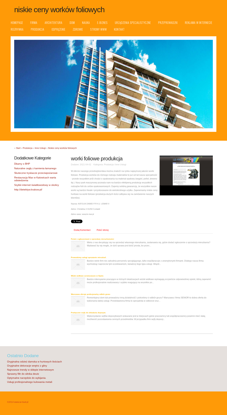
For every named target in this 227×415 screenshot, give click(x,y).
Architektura (53, 23)
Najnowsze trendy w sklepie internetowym (30, 369)
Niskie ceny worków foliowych (62, 148)
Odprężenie (58, 29)
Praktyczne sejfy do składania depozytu (88, 313)
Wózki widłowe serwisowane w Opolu (87, 276)
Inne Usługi (40, 148)
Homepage (17, 23)
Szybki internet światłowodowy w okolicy (36, 185)
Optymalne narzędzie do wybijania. (26, 377)
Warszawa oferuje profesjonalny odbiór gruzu (90, 294)
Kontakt (119, 29)
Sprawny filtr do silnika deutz (23, 373)
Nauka (86, 23)
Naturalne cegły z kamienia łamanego (35, 168)
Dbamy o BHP (22, 163)
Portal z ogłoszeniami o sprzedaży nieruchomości (92, 239)
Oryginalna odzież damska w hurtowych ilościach (34, 361)
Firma (33, 23)
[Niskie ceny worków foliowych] (186, 194)
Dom (72, 23)
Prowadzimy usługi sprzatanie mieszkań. (88, 257)
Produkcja (37, 29)
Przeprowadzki (168, 23)
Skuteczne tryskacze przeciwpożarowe (35, 172)
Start (18, 148)
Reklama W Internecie (198, 23)
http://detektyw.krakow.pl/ (28, 189)
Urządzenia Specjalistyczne (133, 23)
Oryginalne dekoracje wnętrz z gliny (27, 365)
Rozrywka (17, 29)
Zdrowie (78, 29)
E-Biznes (102, 23)
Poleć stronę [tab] (103, 230)
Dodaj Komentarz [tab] (82, 230)
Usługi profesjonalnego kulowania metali (29, 381)
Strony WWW (98, 29)
